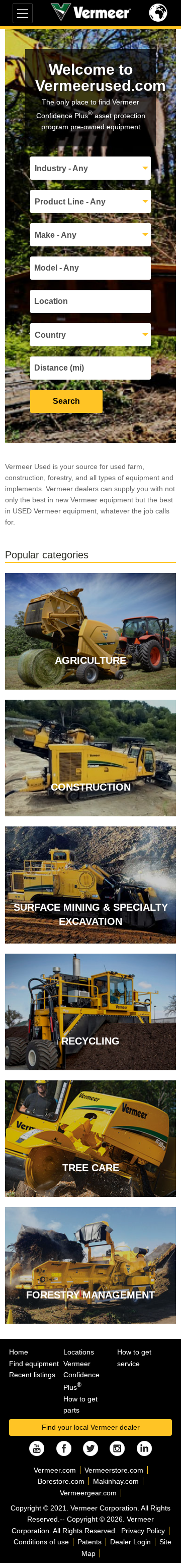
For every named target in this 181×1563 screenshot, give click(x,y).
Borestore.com (61, 1481)
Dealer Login (130, 1542)
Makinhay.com (116, 1481)
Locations (78, 1352)
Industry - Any (61, 168)
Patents (89, 1542)
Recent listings (32, 1375)
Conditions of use (41, 1542)
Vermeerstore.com (113, 1470)
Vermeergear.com (88, 1493)
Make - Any (55, 235)
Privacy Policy (143, 1531)
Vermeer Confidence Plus (81, 1375)
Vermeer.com (55, 1470)
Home (18, 1352)
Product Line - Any (70, 201)
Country (50, 335)
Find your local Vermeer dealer (91, 1427)
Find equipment (34, 1364)
